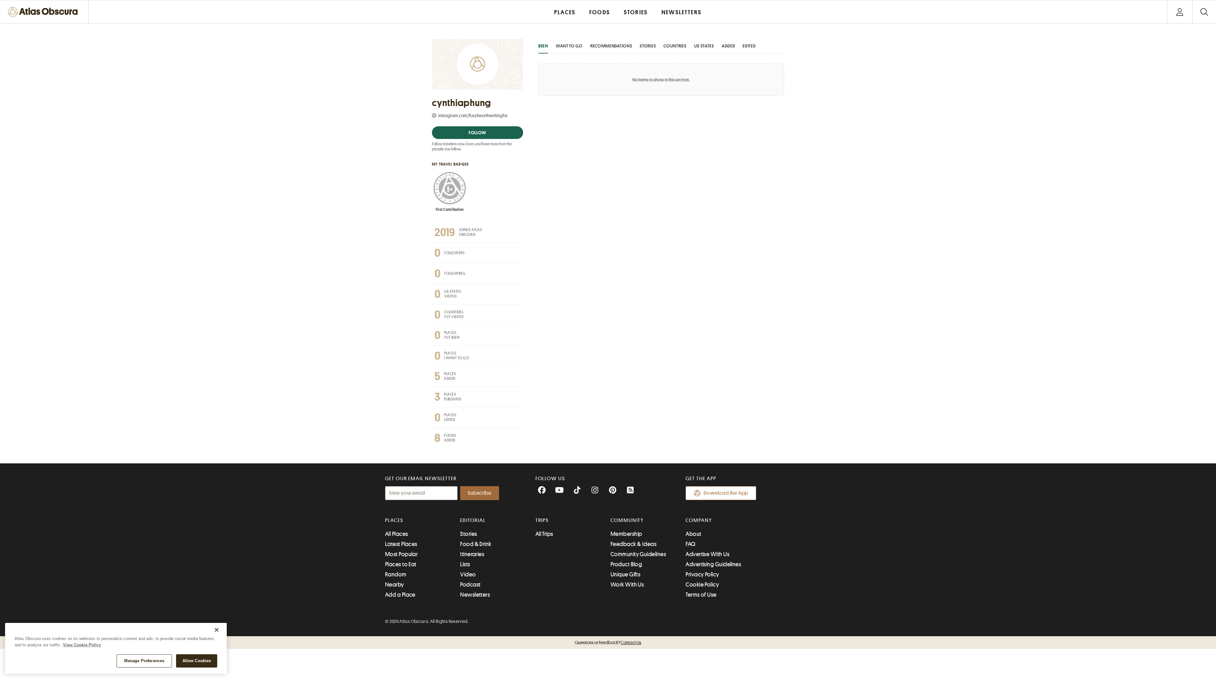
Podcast (470, 584)
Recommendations (611, 46)
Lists (465, 564)
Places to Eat (400, 564)
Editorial (472, 520)
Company (699, 520)
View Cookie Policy (82, 645)
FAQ (690, 544)
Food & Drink (475, 544)
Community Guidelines (638, 554)
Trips (542, 520)
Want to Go (569, 46)
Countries (674, 46)
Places (394, 520)
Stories (648, 46)
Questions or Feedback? (608, 642)
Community (627, 520)
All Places (396, 534)
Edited (749, 46)
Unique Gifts (625, 574)
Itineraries (472, 554)
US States (704, 46)
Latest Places (401, 544)
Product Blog (626, 564)
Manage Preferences (144, 660)
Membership (626, 534)
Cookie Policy (702, 584)
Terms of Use (701, 594)
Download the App (726, 493)
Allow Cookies (196, 660)
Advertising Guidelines (713, 564)
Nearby (394, 584)
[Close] (217, 630)
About (693, 534)
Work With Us (627, 584)
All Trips (544, 534)
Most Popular (401, 554)
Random (396, 574)
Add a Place (400, 594)
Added (728, 46)
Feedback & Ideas (633, 544)
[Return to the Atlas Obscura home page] (44, 12)
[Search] (1204, 12)
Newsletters (475, 594)
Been (543, 46)
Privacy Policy (702, 574)
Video (468, 574)
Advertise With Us (707, 554)
